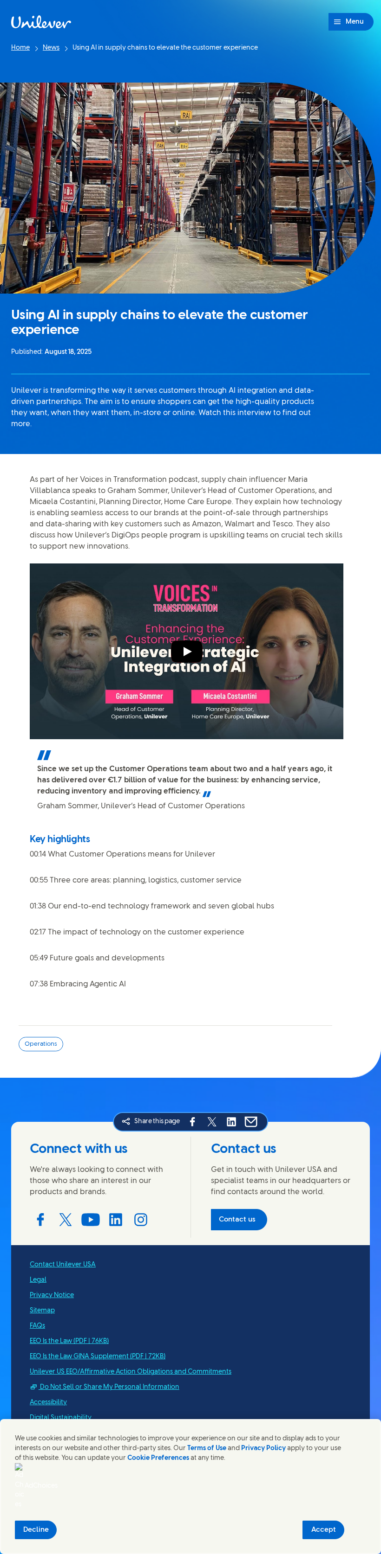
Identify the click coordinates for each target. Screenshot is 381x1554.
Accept (323, 1530)
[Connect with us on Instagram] (140, 1219)
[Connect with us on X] (65, 1219)
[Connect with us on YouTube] (90, 1219)
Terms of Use (206, 1448)
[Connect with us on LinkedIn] (115, 1219)
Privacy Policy (263, 1448)
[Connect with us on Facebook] (40, 1219)
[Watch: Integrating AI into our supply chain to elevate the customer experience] (187, 651)
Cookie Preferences (158, 1458)
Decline (36, 1530)
